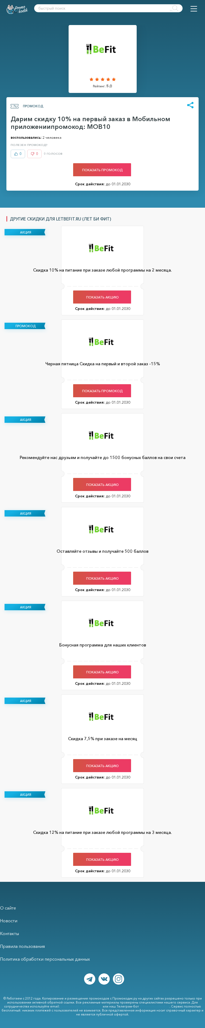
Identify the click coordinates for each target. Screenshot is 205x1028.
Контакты (9, 933)
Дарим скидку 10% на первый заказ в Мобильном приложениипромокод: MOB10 (90, 122)
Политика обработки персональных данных (45, 959)
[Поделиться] (190, 105)
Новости (8, 920)
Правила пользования (22, 946)
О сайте (8, 908)
